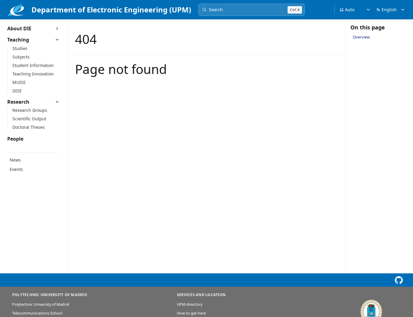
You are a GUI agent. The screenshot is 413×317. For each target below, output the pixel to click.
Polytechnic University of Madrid (40, 304)
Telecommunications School (37, 313)
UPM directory (189, 304)
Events (16, 169)
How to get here (191, 313)
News (15, 160)
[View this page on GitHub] (398, 280)
